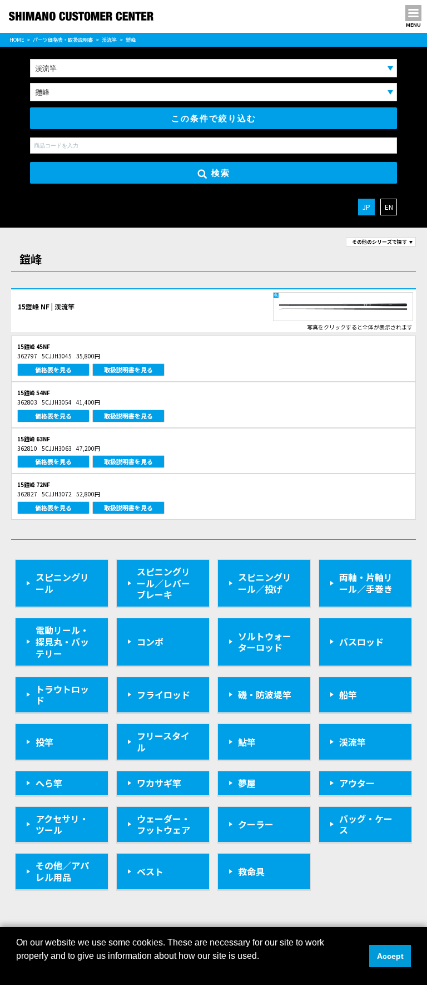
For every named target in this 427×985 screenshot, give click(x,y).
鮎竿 (247, 741)
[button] (17, 970)
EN (389, 206)
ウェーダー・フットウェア (163, 824)
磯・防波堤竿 (264, 694)
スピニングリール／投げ (264, 582)
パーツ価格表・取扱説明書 (63, 39)
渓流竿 (109, 39)
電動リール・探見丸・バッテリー (62, 641)
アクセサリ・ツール (62, 824)
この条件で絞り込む (213, 118)
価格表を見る (53, 369)
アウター (357, 783)
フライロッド (163, 694)
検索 (220, 173)
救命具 (251, 871)
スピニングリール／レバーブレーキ (163, 583)
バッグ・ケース (366, 824)
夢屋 (247, 783)
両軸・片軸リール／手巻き (366, 582)
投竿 (44, 741)
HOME (16, 39)
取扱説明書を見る (128, 369)
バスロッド (361, 641)
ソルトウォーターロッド (264, 641)
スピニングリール (62, 582)
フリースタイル (163, 741)
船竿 (348, 694)
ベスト (150, 871)
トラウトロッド (62, 694)
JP (366, 206)
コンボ (150, 641)
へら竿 (49, 783)
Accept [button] (390, 956)
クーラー (256, 824)
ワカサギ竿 (159, 783)
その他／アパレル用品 (62, 871)
